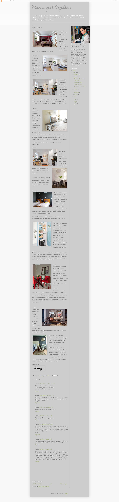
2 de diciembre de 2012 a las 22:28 (46, 395)
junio (75, 99)
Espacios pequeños (78, 85)
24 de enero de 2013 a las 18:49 (46, 407)
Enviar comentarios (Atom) (43, 486)
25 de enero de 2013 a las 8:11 (45, 416)
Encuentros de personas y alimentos (79, 79)
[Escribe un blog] (54, 375)
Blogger (66, 494)
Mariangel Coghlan (51, 8)
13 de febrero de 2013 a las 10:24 (46, 424)
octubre (76, 90)
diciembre (76, 75)
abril (75, 104)
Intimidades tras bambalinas (80, 87)
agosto (75, 95)
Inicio (51, 484)
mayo (75, 102)
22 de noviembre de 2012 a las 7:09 (46, 384)
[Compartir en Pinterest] (57, 375)
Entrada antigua (63, 484)
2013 (74, 70)
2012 (74, 73)
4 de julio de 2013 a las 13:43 (45, 439)
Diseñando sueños (78, 83)
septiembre (76, 92)
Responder (37, 391)
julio (75, 97)
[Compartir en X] (55, 375)
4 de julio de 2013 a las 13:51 (45, 449)
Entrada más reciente (37, 484)
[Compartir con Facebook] (56, 375)
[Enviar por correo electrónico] (52, 375)
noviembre (76, 77)
